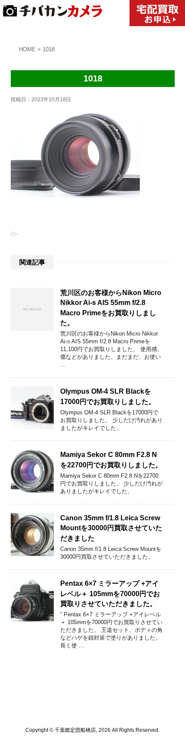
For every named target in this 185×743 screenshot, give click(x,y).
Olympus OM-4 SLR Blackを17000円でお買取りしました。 (107, 396)
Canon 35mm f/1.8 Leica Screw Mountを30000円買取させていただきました (111, 528)
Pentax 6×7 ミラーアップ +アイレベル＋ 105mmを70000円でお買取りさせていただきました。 (110, 593)
